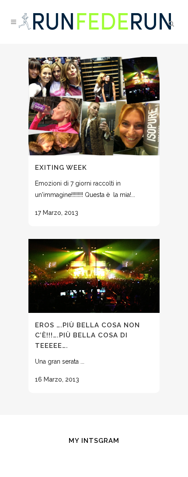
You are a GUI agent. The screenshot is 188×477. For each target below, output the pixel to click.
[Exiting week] (94, 106)
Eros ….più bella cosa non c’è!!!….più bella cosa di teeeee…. (87, 335)
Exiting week (61, 168)
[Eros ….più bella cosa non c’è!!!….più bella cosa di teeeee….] (94, 276)
